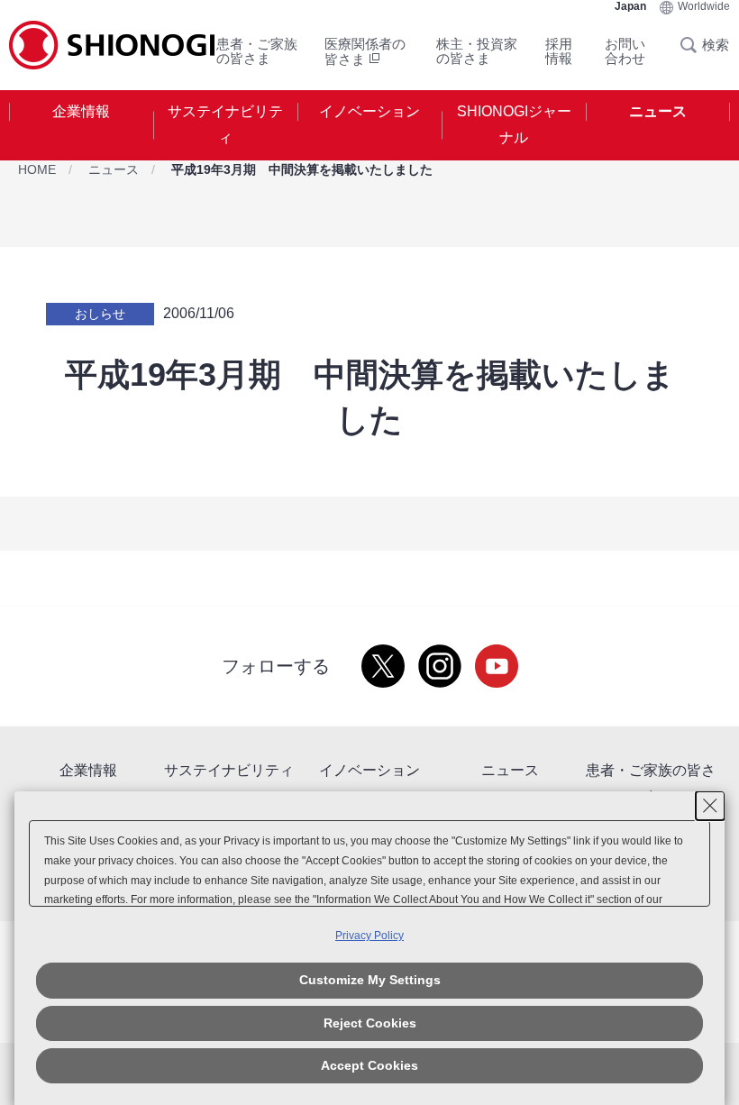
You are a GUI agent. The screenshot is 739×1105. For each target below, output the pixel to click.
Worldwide (704, 6)
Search (693, 45)
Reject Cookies (370, 1023)
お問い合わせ (625, 51)
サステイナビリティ (225, 124)
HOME (37, 169)
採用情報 (558, 51)
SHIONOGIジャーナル (514, 124)
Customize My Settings (370, 980)
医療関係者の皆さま (365, 51)
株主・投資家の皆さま (476, 51)
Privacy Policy (369, 935)
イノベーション (369, 111)
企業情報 (81, 111)
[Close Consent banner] (710, 805)
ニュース (658, 111)
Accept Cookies (369, 1065)
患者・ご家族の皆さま (256, 51)
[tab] (81, 125)
